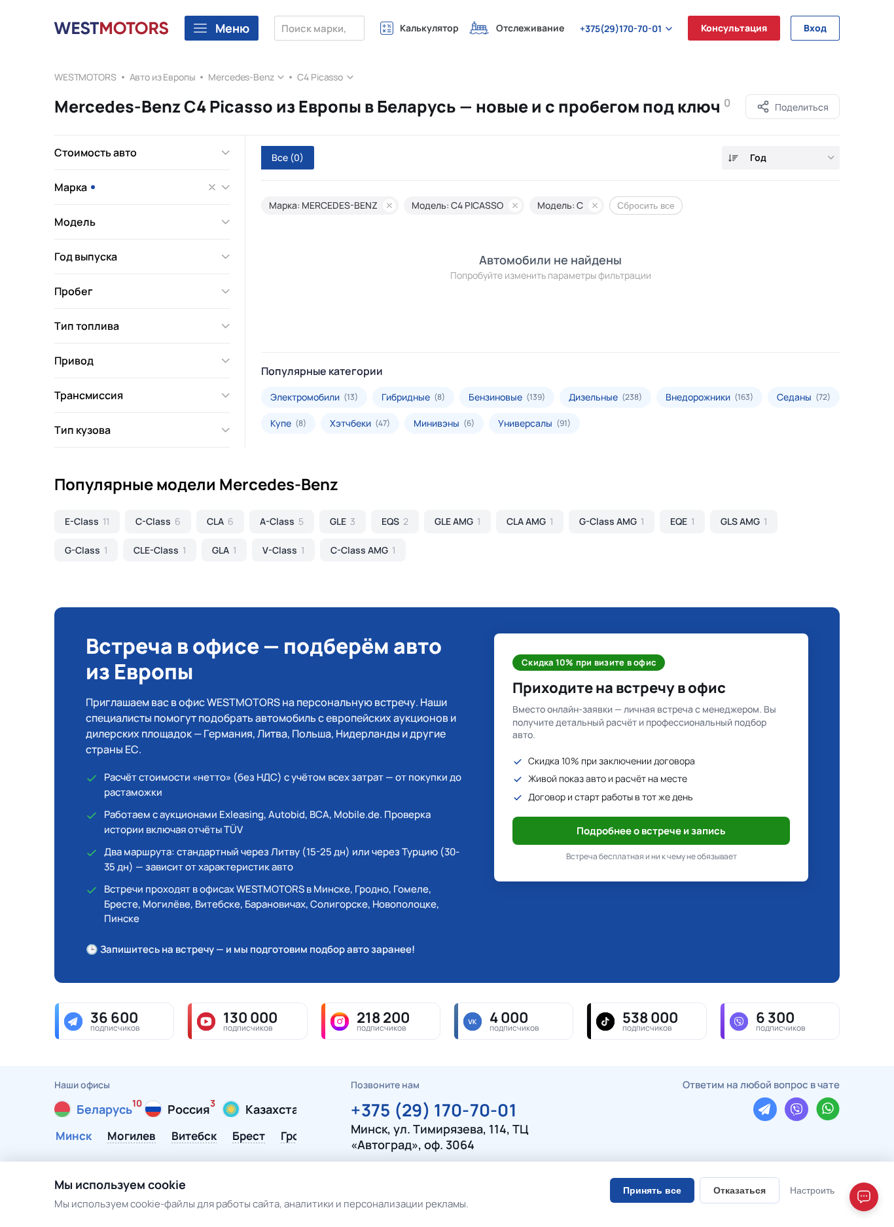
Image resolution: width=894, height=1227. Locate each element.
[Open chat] (863, 1197)
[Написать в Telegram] (765, 1109)
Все (288, 157)
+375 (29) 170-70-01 (433, 1108)
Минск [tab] (74, 1136)
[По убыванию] (733, 158)
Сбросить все (646, 205)
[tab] (93, 1109)
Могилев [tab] (131, 1136)
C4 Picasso (320, 77)
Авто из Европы (163, 77)
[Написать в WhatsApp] (828, 1109)
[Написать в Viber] (796, 1109)
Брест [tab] (248, 1136)
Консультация (734, 28)
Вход (815, 28)
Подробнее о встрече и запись (651, 831)
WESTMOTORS (85, 77)
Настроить (812, 1190)
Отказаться (739, 1190)
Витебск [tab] (194, 1136)
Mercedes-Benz (241, 77)
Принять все (652, 1190)
